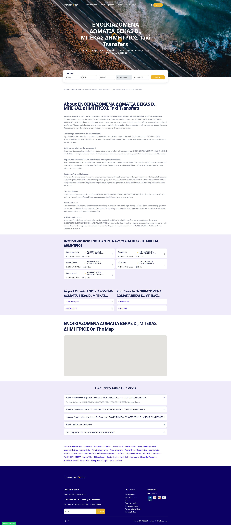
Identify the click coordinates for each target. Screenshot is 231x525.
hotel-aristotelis (130, 446)
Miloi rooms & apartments (106, 453)
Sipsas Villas (87, 446)
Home (66, 89)
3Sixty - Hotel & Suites (133, 453)
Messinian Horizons (71, 450)
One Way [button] (69, 73)
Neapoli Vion (85, 460)
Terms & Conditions (132, 509)
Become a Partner (132, 506)
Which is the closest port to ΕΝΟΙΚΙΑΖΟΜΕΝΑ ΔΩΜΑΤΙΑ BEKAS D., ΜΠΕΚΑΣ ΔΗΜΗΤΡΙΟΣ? (105, 409)
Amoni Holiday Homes (100, 450)
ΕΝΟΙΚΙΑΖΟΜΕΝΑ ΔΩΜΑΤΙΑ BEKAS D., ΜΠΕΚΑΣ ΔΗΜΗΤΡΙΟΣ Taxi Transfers (112, 89)
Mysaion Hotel (85, 450)
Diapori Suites (142, 450)
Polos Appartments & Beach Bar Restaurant (141, 457)
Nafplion (67, 453)
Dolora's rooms (77, 453)
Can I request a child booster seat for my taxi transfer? (90, 432)
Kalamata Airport (72, 302)
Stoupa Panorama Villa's (102, 446)
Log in (158, 5)
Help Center (131, 5)
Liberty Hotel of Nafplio (99, 460)
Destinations (91, 5)
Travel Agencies (107, 5)
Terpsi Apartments (116, 450)
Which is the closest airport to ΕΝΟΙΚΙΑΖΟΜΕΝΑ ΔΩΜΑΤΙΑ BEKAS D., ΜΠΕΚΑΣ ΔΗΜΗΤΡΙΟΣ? (106, 397)
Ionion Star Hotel (116, 460)
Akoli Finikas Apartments (152, 453)
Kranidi (76, 460)
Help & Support (131, 497)
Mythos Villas (87, 457)
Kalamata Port (123, 302)
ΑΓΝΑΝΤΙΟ (68, 460)
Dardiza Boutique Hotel (115, 457)
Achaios (121, 453)
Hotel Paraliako (90, 453)
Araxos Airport (71, 308)
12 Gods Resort (99, 457)
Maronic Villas (118, 446)
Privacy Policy (130, 512)
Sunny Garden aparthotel (147, 446)
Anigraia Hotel (154, 450)
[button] (81, 77)
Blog (120, 5)
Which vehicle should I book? (79, 424)
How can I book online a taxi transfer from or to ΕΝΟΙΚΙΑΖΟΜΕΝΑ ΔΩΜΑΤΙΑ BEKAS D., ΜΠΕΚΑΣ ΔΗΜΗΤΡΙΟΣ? (114, 417)
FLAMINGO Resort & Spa (73, 446)
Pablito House (130, 450)
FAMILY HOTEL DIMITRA (72, 457)
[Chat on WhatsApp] (9, 523)
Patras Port (122, 308)
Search (157, 77)
